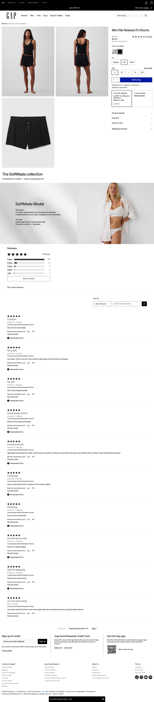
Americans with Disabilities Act (11, 694)
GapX (67, 16)
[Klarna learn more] (138, 85)
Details (146, 8)
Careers (94, 667)
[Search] (146, 15)
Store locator (139, 670)
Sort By (96, 299)
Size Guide (148, 68)
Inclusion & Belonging (99, 675)
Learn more (68, 648)
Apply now (58, 648)
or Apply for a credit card (52, 681)
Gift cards (5, 678)
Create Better (96, 672)
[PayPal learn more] (122, 85)
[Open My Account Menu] (146, 2)
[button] (55, 98)
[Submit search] (144, 304)
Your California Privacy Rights (55, 691)
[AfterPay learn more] (130, 85)
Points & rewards (50, 670)
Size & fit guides (7, 681)
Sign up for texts (140, 672)
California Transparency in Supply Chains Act (37, 694)
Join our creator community (100, 678)
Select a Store (139, 95)
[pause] (152, 8)
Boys (45, 16)
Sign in (116, 100)
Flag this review (12, 334)
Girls (39, 16)
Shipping (5, 670)
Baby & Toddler (56, 16)
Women (24, 16)
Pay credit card (49, 667)
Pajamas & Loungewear (18, 24)
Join (122, 100)
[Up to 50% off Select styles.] (74, 8)
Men (32, 16)
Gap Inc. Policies (58, 694)
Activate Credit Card (51, 675)
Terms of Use (70, 691)
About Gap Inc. (91, 691)
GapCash (5, 686)
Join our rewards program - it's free (55, 678)
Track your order (7, 675)
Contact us (138, 667)
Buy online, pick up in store (10, 683)
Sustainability (80, 691)
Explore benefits (50, 672)
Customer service (7, 667)
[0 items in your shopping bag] (151, 2)
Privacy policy (7, 650)
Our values (95, 670)
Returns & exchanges (8, 672)
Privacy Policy (21, 691)
